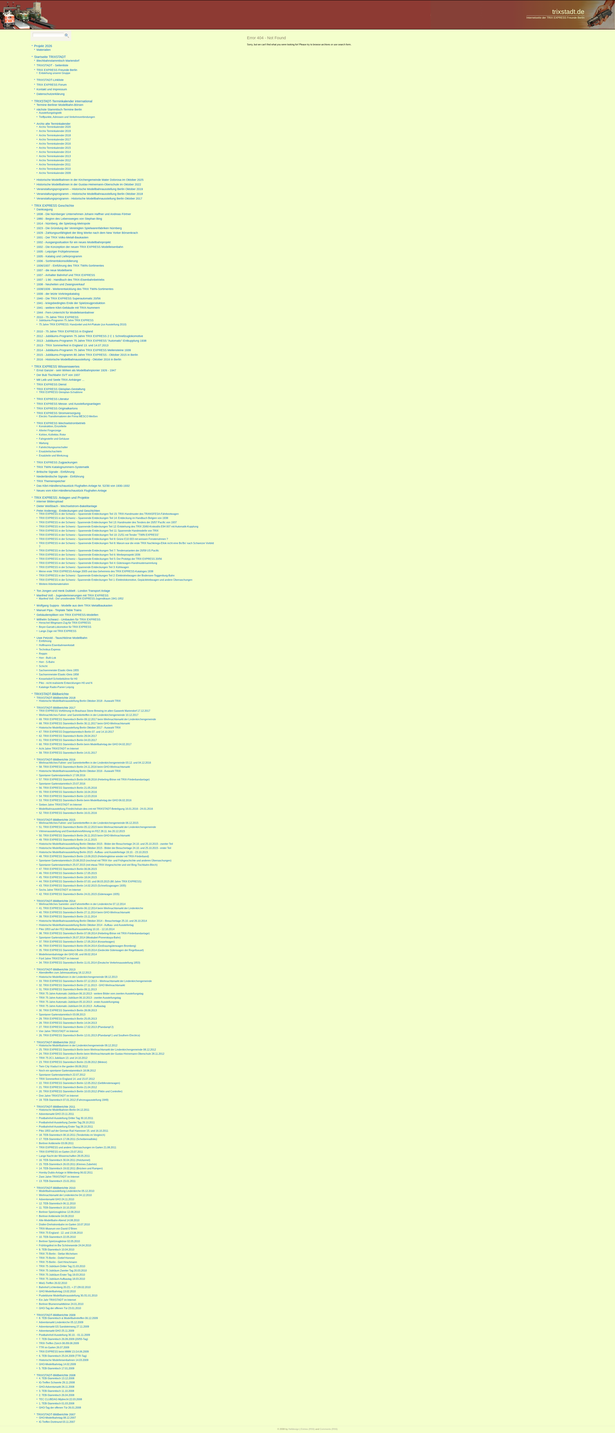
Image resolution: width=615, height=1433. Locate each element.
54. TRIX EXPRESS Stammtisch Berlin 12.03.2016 (68, 796)
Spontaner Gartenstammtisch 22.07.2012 (62, 1074)
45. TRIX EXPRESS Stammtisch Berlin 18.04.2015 (68, 877)
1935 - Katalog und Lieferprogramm (59, 256)
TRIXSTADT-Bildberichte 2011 (56, 1106)
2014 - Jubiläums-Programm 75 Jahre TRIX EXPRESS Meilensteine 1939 (84, 350)
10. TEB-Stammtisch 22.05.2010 (57, 1236)
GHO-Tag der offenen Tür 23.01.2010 (60, 1308)
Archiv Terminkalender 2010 (55, 168)
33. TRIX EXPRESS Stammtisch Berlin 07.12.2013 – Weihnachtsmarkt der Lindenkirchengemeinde (95, 981)
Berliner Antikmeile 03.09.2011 (56, 1143)
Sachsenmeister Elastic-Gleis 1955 (59, 670)
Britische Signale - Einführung (55, 471)
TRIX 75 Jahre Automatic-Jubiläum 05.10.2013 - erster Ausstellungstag (79, 1001)
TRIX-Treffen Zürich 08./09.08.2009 (59, 1343)
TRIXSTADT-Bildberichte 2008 (56, 1375)
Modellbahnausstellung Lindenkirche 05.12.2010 (66, 1190)
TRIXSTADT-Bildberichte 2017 (56, 707)
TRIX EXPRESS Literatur (53, 399)
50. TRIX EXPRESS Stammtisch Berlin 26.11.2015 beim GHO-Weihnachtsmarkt (84, 835)
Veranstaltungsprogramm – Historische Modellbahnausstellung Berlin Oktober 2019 (90, 189)
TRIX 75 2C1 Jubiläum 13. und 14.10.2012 (63, 1057)
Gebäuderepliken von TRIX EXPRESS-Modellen (67, 614)
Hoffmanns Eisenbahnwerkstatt (56, 645)
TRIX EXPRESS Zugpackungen (57, 462)
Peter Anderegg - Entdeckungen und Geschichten (68, 510)
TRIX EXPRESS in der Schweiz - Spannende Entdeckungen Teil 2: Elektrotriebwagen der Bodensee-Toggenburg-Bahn (107, 575)
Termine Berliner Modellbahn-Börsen (60, 104)
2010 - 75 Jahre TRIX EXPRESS (57, 317)
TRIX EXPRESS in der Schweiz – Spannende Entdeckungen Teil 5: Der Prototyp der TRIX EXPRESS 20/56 (100, 558)
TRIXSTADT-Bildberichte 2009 (56, 1315)
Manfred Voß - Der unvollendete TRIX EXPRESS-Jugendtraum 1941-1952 (81, 598)
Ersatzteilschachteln (50, 451)
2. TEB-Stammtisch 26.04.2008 (56, 1395)
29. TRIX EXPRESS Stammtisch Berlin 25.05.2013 (68, 1018)
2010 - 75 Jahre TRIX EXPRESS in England (65, 331)
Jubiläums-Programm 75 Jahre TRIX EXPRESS (66, 320)
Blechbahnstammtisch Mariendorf (58, 60)
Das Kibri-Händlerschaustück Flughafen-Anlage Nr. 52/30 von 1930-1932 (83, 485)
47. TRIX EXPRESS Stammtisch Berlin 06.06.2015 (68, 868)
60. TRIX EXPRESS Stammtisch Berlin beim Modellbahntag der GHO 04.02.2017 (85, 744)
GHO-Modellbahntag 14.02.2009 (57, 1364)
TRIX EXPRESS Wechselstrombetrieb (61, 423)
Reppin (43, 653)
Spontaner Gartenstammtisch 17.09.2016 (62, 775)
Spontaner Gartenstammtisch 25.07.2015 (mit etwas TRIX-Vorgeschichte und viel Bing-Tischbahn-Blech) (98, 864)
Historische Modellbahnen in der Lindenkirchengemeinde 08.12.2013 (78, 976)
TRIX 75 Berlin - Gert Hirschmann (58, 1262)
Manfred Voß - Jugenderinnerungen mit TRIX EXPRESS (72, 595)
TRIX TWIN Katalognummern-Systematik (63, 467)
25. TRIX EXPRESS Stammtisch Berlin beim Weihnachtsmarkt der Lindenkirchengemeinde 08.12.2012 (97, 1049)
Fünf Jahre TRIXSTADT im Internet (59, 958)
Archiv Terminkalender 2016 (55, 143)
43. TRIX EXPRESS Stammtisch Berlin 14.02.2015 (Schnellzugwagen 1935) (82, 885)
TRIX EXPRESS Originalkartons (57, 408)
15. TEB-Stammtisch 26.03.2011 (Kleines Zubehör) (68, 1164)
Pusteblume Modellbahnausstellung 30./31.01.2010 (68, 1295)
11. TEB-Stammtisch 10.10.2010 (57, 1207)
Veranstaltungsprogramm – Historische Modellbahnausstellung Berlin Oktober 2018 (90, 193)
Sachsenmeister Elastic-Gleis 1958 (59, 674)
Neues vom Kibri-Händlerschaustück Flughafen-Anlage (72, 490)
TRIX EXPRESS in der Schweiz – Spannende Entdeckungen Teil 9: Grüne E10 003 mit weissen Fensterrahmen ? (103, 538)
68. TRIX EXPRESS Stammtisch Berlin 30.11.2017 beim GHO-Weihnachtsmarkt (84, 723)
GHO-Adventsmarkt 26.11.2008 (56, 1386)
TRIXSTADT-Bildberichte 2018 (56, 697)
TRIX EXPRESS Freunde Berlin (57, 70)
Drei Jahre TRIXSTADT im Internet (58, 1095)
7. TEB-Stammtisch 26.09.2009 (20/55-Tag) (63, 1339)
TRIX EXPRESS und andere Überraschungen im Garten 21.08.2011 (77, 1147)
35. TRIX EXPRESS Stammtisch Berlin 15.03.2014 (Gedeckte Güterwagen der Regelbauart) (91, 950)
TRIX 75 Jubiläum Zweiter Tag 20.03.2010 (63, 1270)
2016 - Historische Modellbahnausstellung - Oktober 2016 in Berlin (79, 359)
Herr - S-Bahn (47, 661)
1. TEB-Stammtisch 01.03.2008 (56, 1403)
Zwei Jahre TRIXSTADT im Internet (59, 1176)
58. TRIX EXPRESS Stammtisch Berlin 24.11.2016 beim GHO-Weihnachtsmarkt (84, 766)
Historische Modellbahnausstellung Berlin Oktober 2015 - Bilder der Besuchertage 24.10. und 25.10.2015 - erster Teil (105, 848)
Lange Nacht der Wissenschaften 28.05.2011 (64, 1155)
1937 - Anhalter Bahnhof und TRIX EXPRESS (66, 275)
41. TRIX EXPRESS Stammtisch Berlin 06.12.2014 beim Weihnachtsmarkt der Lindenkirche (91, 908)
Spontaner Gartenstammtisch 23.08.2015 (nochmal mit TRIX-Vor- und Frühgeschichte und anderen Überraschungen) (105, 860)
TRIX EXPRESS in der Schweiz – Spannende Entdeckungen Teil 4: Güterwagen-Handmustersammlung (98, 563)
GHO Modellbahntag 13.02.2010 (57, 1291)
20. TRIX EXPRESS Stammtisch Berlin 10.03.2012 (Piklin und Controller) (80, 1091)
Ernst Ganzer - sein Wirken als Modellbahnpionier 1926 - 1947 (76, 370)
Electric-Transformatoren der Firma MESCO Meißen (68, 416)
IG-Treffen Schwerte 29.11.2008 (57, 1382)
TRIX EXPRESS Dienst (51, 384)
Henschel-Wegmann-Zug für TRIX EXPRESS (65, 622)
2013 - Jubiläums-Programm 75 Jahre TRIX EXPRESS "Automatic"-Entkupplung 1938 (91, 340)
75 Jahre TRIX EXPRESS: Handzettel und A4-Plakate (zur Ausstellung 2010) (82, 324)
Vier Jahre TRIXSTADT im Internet (58, 1031)
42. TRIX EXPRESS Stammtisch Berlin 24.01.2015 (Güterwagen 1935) (79, 894)
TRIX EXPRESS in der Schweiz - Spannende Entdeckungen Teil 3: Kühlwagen (84, 567)
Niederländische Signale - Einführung (60, 476)
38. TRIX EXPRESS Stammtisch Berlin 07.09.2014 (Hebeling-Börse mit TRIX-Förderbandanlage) (94, 933)
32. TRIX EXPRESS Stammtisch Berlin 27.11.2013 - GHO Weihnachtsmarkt (82, 985)
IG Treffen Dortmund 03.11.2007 (57, 1421)
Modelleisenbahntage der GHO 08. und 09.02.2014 (68, 954)
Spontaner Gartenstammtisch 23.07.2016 (62, 783)
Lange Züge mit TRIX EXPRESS (57, 631)
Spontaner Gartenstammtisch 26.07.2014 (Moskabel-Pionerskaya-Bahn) (80, 937)
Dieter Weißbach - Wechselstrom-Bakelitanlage (67, 506)
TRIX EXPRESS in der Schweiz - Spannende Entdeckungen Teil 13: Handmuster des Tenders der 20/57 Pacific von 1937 (108, 522)
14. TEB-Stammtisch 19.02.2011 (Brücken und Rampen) (71, 1168)
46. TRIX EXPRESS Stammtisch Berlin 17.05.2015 (68, 873)
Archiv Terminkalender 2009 (55, 172)
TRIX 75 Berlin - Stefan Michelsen (58, 1253)
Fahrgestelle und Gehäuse (54, 438)
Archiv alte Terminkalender (53, 123)
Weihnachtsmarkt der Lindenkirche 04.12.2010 (65, 1195)
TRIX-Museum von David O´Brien (58, 1228)
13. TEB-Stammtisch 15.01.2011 (57, 1181)
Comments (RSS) (329, 1429)
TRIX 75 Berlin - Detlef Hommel (57, 1257)
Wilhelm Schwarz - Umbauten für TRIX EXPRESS (68, 619)
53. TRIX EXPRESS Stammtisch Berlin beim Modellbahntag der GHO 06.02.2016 (85, 800)
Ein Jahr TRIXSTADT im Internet (57, 1299)
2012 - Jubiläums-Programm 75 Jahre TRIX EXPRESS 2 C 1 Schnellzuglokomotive (90, 336)
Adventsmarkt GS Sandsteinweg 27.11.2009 (64, 1326)
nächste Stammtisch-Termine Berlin (59, 109)
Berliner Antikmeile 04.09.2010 (56, 1216)
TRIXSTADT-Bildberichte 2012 (56, 1042)
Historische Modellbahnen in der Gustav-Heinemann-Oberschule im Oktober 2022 (89, 184)
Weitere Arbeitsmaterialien (54, 583)
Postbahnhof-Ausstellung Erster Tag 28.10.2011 (66, 1126)
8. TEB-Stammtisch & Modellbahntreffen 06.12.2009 (68, 1318)
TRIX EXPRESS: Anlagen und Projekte (61, 497)
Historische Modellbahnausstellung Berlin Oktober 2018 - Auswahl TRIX (80, 700)
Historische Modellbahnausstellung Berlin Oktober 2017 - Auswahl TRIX (80, 727)
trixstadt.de (568, 11)
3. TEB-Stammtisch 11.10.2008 (56, 1390)
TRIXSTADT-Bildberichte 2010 (56, 1187)
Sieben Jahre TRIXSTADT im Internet (60, 804)
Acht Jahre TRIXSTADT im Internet (59, 748)
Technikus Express (49, 649)
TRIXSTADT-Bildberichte (51, 694)
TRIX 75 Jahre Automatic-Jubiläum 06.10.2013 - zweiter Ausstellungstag (80, 997)
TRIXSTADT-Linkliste (50, 79)
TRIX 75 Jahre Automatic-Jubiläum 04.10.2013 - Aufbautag (72, 1006)
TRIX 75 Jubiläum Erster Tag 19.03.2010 (62, 1274)
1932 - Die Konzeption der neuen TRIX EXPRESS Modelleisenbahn (80, 246)
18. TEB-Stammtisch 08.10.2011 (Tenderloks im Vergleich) (72, 1134)
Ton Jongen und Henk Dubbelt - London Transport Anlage (73, 590)
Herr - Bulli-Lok (47, 657)
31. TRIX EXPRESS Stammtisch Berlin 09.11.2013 (68, 989)
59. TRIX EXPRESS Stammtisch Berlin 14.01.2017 (68, 752)
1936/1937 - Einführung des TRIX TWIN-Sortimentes (70, 265)
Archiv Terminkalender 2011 (55, 164)
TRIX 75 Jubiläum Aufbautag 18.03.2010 (62, 1278)
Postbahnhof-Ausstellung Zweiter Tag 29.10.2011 (67, 1122)
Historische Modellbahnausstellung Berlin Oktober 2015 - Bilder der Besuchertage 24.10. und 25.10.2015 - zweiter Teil (106, 843)
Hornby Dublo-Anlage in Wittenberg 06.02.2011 (66, 1172)
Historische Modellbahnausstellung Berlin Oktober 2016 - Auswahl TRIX (80, 770)
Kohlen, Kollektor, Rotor (52, 434)
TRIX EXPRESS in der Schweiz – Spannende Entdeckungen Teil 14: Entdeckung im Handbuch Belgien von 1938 (103, 518)
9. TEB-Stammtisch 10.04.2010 (56, 1249)
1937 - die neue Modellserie (54, 270)
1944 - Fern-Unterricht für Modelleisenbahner (65, 312)
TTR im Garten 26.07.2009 (54, 1347)
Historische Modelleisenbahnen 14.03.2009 (63, 1360)
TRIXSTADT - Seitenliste (52, 65)
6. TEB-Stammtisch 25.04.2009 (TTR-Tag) (63, 1355)
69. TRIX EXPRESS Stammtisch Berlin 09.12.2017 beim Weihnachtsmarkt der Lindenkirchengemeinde (97, 719)
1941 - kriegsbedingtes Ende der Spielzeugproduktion (71, 303)
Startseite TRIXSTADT (50, 57)
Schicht (43, 666)
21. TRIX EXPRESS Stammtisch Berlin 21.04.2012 (68, 1087)
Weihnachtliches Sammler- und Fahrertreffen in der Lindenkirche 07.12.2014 (82, 904)
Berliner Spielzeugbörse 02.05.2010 (59, 1241)
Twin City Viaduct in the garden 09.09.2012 (63, 1066)
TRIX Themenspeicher (51, 481)
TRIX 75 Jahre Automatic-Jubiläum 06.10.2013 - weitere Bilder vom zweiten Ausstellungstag (91, 993)
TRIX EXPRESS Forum (52, 84)
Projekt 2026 (43, 46)
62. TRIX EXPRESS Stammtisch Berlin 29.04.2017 (68, 735)
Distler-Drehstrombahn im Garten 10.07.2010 (64, 1224)
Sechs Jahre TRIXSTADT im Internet (60, 889)
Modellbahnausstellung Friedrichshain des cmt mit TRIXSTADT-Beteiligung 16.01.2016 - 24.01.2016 (96, 808)
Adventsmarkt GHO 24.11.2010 (56, 1199)
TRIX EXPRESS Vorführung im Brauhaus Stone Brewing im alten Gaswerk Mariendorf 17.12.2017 (94, 710)
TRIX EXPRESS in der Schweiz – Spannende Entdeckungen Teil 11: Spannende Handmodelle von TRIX (99, 530)
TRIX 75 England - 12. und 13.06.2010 (61, 1232)
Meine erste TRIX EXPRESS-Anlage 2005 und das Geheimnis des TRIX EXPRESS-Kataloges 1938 (96, 571)
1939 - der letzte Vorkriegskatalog (58, 293)
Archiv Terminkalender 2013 (55, 156)
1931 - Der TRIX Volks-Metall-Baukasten (62, 237)
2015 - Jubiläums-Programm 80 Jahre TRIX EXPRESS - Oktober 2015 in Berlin (87, 354)
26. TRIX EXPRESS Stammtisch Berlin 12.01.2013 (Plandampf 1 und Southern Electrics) (89, 1035)
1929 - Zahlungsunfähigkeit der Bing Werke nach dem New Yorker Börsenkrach (87, 232)
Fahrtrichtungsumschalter (53, 447)
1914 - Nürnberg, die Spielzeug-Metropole (63, 223)
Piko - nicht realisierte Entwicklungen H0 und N (65, 682)
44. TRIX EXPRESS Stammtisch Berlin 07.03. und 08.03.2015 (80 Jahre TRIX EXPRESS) (90, 881)
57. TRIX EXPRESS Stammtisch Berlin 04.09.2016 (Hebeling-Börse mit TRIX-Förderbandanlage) (94, 779)
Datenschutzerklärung (51, 94)
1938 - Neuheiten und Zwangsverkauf (61, 284)
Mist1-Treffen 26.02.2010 (53, 1283)
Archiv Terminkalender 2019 (55, 131)
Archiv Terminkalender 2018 (55, 135)
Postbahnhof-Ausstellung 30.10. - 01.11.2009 (64, 1334)
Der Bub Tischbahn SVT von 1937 (58, 375)
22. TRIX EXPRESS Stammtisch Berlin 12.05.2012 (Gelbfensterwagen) (79, 1083)
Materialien (44, 49)
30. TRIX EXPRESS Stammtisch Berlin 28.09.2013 (68, 1010)
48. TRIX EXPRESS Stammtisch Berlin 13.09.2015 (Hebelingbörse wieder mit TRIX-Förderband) (94, 856)
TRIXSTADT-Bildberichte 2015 (56, 819)
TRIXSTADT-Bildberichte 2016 (56, 759)
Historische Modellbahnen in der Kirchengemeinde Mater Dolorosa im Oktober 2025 (90, 179)
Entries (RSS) (308, 1429)
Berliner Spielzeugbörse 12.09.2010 (59, 1211)
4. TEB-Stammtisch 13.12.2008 (56, 1378)
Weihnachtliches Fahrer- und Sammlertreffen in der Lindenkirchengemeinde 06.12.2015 (88, 822)
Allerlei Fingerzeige (50, 430)
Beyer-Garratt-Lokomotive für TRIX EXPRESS (65, 626)
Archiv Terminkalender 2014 (55, 152)
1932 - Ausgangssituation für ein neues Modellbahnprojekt (74, 242)
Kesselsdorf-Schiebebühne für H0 (58, 678)
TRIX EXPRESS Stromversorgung (58, 413)
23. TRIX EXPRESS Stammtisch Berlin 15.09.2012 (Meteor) (73, 1062)
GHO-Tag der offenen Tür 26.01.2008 (60, 1407)
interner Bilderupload (50, 501)
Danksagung (45, 209)
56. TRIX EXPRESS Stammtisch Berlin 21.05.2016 (68, 787)
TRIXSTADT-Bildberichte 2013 (56, 969)
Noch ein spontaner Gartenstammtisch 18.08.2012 (67, 1070)
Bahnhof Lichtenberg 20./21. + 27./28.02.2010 (65, 1287)
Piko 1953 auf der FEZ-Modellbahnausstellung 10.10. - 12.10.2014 (77, 929)
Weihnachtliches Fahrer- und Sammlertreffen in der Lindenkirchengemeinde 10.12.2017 (88, 714)
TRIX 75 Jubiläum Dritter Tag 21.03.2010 (62, 1266)
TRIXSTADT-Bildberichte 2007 (56, 1414)
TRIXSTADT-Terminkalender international (63, 101)
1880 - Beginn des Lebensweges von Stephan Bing (69, 218)
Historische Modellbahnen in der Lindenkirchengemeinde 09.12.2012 (78, 1045)
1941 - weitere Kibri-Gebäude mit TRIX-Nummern (68, 307)
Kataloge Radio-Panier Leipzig (56, 687)
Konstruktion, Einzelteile (52, 426)
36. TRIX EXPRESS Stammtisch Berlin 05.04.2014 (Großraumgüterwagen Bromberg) (87, 945)
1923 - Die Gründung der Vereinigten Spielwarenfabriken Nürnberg (79, 228)
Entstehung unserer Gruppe (54, 73)
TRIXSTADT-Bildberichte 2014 (56, 901)
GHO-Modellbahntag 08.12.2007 (57, 1417)
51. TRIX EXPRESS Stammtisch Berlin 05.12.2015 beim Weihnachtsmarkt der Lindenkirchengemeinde (97, 827)
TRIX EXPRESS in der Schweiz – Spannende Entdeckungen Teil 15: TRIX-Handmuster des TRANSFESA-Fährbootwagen (109, 513)
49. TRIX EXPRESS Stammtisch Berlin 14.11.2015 (68, 839)
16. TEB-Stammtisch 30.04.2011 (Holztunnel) (64, 1160)
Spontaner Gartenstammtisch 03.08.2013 (62, 1014)
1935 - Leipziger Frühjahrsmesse (58, 251)
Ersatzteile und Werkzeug (53, 455)
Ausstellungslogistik (50, 112)
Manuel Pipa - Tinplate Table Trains (59, 610)
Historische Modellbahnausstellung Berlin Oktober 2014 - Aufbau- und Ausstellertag (86, 925)
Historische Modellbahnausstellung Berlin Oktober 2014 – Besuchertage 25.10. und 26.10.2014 (93, 920)
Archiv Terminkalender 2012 (55, 160)
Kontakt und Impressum (52, 89)
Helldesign (293, 1429)
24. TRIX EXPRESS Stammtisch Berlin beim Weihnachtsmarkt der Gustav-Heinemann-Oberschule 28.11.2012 (101, 1053)
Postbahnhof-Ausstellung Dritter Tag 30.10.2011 (66, 1118)
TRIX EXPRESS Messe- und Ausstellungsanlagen (69, 403)
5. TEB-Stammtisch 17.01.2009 (56, 1368)
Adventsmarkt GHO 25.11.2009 (56, 1330)
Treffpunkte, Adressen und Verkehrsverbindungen (67, 116)
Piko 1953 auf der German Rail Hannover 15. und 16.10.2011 (73, 1130)
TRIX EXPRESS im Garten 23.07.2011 (61, 1151)
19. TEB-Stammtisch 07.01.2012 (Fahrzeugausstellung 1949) (73, 1099)
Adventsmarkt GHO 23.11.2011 (56, 1113)
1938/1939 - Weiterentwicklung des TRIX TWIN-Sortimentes (75, 289)
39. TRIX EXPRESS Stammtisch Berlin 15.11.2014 (68, 916)
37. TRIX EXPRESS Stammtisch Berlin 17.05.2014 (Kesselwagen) (77, 941)
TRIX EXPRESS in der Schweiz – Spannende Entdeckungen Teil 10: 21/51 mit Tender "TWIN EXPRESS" (99, 534)
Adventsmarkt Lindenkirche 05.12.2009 (61, 1322)
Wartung (43, 443)
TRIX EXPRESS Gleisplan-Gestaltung (61, 389)
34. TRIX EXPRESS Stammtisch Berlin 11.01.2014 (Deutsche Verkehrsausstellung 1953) (89, 962)
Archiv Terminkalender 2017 (55, 139)
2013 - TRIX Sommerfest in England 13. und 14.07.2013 (72, 345)
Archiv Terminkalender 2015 (55, 147)
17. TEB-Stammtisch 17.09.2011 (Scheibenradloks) (68, 1139)
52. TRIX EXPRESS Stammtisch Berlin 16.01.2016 (68, 812)
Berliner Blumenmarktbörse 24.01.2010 (61, 1304)
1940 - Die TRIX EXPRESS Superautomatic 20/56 (69, 298)
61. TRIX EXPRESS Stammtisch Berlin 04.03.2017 (68, 740)
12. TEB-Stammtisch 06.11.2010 (57, 1203)
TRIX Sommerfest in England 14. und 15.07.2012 (67, 1078)
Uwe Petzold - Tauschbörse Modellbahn (62, 637)
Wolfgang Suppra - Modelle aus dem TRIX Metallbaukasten (74, 605)
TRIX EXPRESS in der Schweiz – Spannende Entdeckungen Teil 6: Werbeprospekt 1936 (89, 554)
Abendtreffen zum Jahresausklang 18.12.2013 (65, 972)
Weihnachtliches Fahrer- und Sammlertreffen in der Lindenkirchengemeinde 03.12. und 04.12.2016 (95, 762)
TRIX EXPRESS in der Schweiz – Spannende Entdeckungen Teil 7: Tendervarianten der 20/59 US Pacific (99, 550)
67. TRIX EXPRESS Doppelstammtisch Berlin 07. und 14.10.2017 (76, 731)
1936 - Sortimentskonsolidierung (57, 261)
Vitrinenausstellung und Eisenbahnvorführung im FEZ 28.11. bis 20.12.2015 (82, 831)
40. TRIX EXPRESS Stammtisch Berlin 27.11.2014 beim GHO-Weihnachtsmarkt (84, 912)
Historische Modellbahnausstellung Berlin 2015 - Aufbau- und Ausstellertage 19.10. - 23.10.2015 (93, 852)
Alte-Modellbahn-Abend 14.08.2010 (59, 1220)
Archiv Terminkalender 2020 (55, 126)
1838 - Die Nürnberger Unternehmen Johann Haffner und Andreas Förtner (84, 214)
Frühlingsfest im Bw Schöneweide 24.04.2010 (65, 1245)
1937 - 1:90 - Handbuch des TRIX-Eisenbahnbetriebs (70, 279)
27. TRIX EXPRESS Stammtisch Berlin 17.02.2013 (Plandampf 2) (76, 1027)
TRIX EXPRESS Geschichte (54, 205)
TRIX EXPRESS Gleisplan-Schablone (61, 392)
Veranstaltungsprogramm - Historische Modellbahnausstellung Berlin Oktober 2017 (89, 198)
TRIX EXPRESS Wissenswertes (56, 366)
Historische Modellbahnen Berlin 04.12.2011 (64, 1109)
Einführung (45, 640)
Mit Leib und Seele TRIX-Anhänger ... (60, 379)
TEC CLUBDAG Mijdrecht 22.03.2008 (60, 1399)
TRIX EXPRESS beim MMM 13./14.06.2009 (64, 1351)
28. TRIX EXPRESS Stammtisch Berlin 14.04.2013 (68, 1022)
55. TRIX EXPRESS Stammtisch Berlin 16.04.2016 (68, 791)
